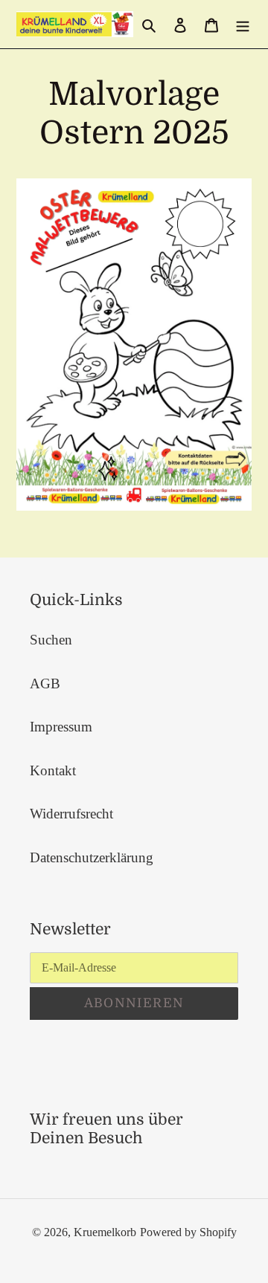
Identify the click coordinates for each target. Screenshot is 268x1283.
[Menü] (242, 24)
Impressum (61, 726)
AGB (45, 683)
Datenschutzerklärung (91, 857)
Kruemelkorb (105, 1232)
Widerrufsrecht (71, 813)
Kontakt (53, 770)
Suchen (51, 639)
